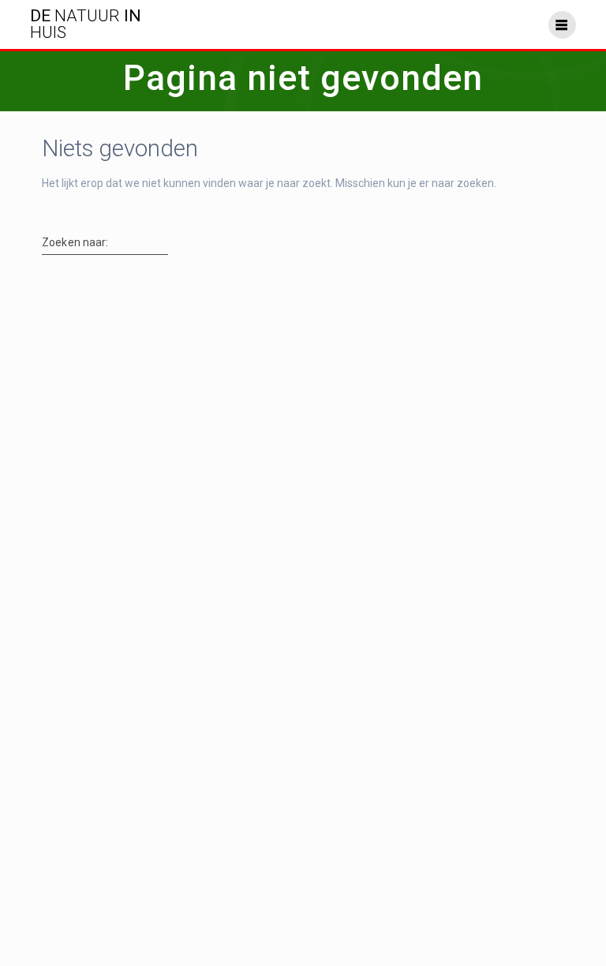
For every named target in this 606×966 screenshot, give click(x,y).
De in (85, 24)
